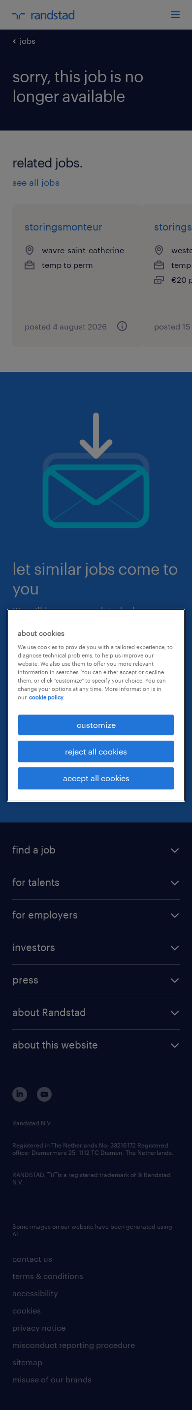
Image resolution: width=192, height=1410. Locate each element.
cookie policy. (46, 697)
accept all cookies (96, 778)
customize (96, 724)
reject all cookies (96, 751)
